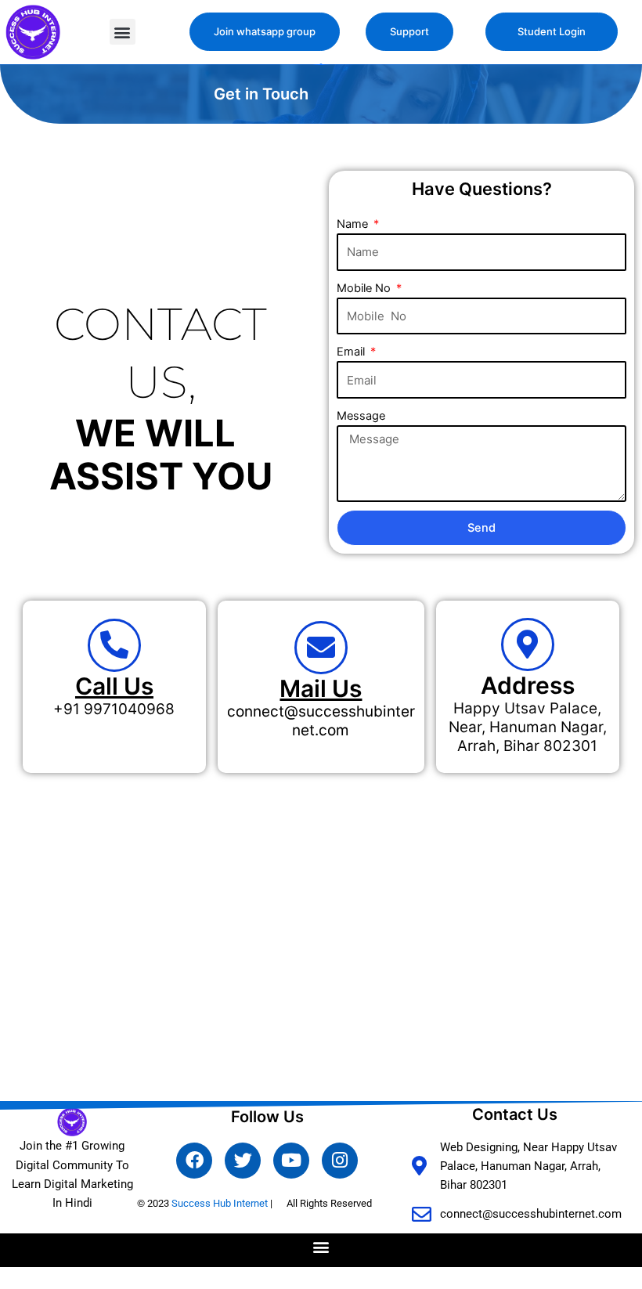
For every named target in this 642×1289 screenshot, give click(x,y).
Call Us (114, 686)
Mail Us (321, 688)
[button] (122, 32)
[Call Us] (114, 645)
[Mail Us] (321, 647)
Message (361, 416)
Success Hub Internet (219, 1203)
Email (352, 352)
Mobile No (365, 288)
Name (354, 224)
